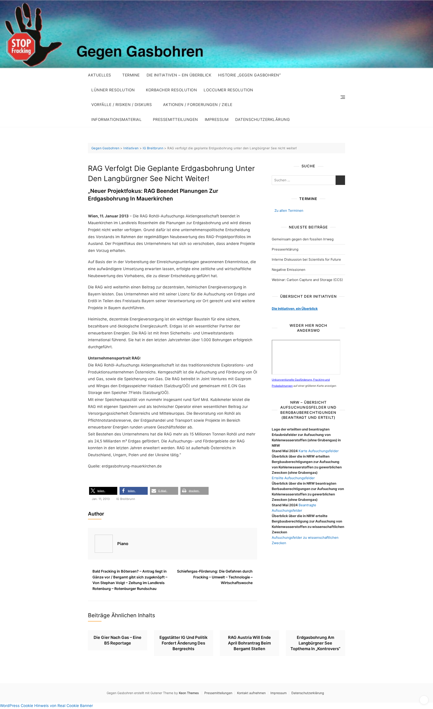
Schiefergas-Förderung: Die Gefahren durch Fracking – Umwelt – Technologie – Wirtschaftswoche (215, 577)
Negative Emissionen (288, 269)
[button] (103, 491)
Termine (131, 75)
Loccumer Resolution (228, 90)
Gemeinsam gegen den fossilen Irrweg (303, 239)
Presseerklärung (285, 249)
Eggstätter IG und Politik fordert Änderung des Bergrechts (183, 643)
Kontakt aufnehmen (251, 693)
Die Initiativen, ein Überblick (295, 308)
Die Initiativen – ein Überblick (179, 75)
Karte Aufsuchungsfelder (319, 451)
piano (122, 543)
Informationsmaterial (116, 119)
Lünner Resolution (113, 90)
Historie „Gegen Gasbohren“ (249, 75)
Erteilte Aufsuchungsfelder (293, 478)
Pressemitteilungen (175, 119)
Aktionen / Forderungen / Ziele (198, 104)
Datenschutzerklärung (262, 119)
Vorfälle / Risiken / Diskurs (121, 104)
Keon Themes (189, 693)
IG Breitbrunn (125, 499)
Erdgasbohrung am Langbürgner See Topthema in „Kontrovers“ (315, 643)
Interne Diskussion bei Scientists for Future (306, 259)
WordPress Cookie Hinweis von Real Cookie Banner (46, 705)
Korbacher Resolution (171, 90)
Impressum (217, 119)
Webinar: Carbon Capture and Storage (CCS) (307, 280)
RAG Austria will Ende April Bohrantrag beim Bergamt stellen (249, 643)
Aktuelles (99, 75)
